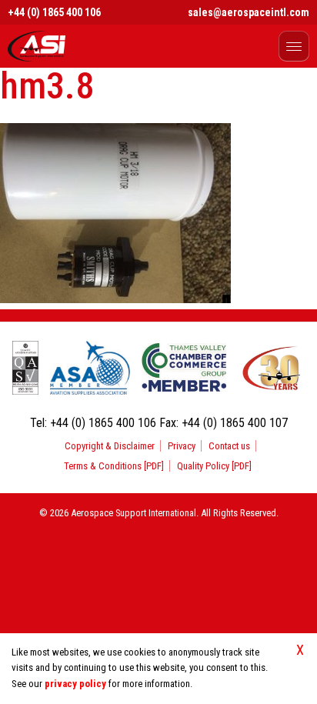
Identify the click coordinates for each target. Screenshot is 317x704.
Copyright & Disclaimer (110, 446)
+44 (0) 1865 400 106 (54, 12)
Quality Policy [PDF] (214, 466)
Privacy (181, 446)
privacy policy (75, 683)
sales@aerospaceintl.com (248, 12)
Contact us (229, 446)
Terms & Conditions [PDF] (114, 466)
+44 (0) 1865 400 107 (235, 422)
